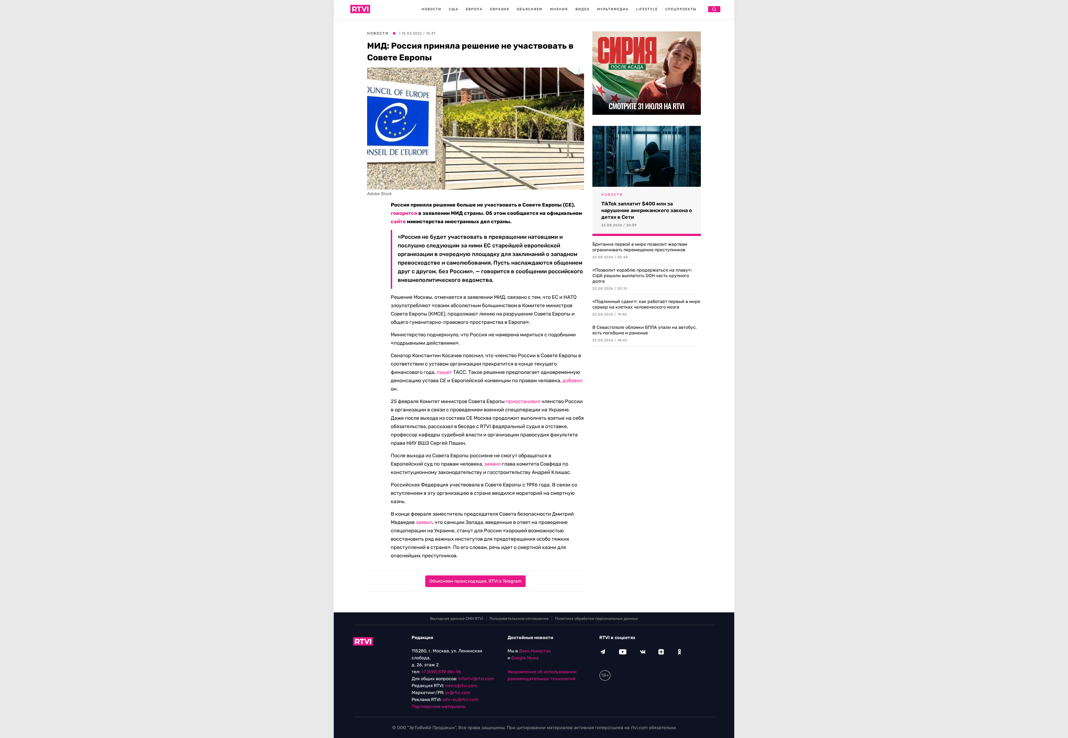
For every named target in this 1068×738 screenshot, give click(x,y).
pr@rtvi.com (457, 692)
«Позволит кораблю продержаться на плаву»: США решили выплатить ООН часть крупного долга (642, 275)
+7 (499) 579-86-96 (441, 671)
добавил (572, 380)
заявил (492, 464)
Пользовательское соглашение (519, 618)
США (453, 9)
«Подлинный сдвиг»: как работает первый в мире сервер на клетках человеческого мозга (646, 304)
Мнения (559, 9)
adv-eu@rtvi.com (460, 699)
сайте (398, 221)
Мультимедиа (613, 9)
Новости (431, 9)
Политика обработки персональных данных (596, 618)
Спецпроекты (680, 9)
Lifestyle (647, 9)
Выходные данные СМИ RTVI (456, 618)
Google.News (524, 657)
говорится (404, 213)
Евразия (499, 9)
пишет (444, 372)
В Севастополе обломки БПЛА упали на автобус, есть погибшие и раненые (644, 330)
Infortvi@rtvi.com (476, 678)
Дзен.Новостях (535, 650)
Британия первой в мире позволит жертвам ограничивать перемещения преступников (639, 247)
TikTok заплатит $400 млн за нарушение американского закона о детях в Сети (646, 210)
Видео (582, 9)
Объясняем (530, 9)
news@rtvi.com (461, 685)
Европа (474, 9)
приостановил (523, 401)
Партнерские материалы (439, 706)
